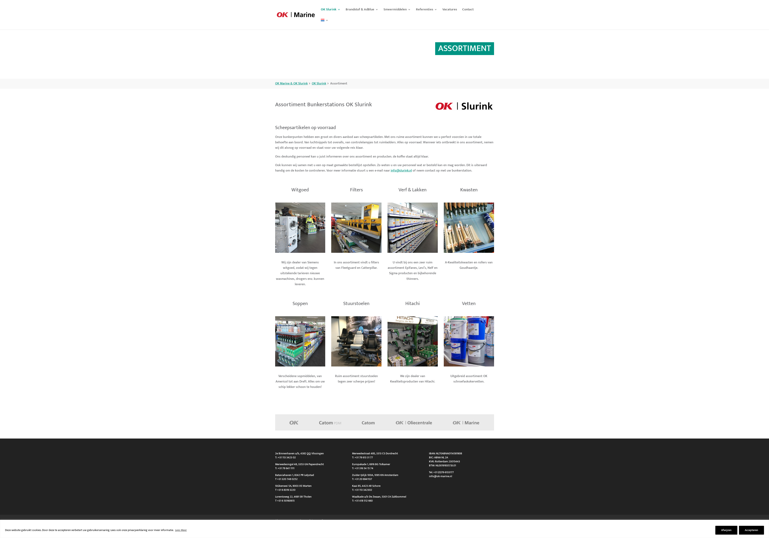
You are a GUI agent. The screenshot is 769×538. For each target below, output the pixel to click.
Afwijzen (726, 530)
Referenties (424, 10)
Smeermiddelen (395, 10)
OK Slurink (328, 10)
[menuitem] (324, 24)
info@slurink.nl (401, 170)
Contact (468, 10)
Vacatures (449, 10)
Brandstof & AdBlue (360, 10)
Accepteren (751, 530)
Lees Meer (181, 530)
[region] (384, 529)
